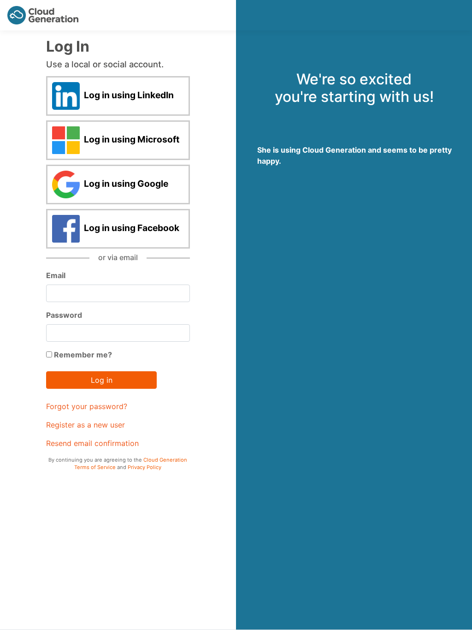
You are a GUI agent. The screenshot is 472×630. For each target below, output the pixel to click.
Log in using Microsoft (130, 139)
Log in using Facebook (130, 228)
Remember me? (82, 354)
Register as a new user (85, 424)
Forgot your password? (86, 406)
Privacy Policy (144, 467)
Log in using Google (125, 184)
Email (55, 275)
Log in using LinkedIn (128, 95)
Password (64, 315)
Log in (101, 380)
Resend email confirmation (92, 443)
